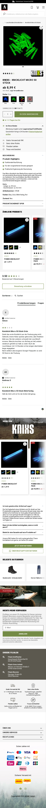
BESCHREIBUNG (9, 155)
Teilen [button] (10, 358)
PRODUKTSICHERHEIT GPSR (13, 204)
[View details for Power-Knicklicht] (16, 230)
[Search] (4, 13)
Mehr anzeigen (38, 422)
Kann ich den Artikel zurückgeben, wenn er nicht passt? (20, 526)
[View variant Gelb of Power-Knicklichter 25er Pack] (40, 247)
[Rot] (30, 99)
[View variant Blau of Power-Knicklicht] (6, 247)
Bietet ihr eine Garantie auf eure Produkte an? (19, 532)
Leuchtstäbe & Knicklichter (14, 22)
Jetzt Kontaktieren (23, 546)
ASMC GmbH (30, 796)
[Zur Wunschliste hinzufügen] (41, 28)
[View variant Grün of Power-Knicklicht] (16, 247)
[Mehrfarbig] (22, 99)
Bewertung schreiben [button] (23, 286)
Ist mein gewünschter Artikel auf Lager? (17, 506)
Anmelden (23, 634)
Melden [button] (4, 358)
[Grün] (14, 99)
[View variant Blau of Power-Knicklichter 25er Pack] (35, 247)
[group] (23, 276)
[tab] (26, 303)
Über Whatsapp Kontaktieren (24, 551)
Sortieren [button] (6, 296)
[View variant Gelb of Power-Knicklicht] (11, 247)
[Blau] (5, 99)
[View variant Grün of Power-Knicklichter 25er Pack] (43, 472)
